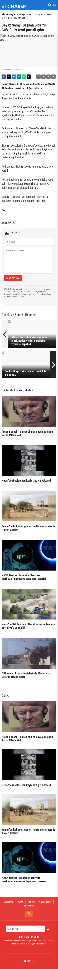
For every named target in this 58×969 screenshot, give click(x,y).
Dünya (22, 14)
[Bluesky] (14, 76)
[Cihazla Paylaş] (29, 76)
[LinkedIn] (19, 76)
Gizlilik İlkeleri (45, 901)
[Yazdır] (38, 76)
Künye (20, 901)
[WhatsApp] (24, 76)
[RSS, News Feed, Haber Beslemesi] (29, 914)
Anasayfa (10, 14)
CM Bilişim (31, 961)
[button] (43, 76)
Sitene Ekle (29, 905)
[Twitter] (9, 76)
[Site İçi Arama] (49, 4)
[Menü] (54, 4)
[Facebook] (4, 76)
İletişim (31, 901)
